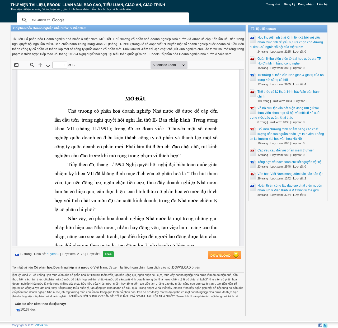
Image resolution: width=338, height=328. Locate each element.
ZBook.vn (41, 325)
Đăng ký (289, 4)
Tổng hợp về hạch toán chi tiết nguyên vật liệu (290, 162)
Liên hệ (322, 4)
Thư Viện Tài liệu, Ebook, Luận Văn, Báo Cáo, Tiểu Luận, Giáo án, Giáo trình (88, 5)
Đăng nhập (305, 4)
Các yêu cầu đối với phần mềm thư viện (285, 150)
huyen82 (53, 254)
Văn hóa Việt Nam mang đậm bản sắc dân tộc (290, 174)
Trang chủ (273, 4)
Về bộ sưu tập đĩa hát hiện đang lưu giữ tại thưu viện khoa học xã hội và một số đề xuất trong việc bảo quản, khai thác (285, 112)
